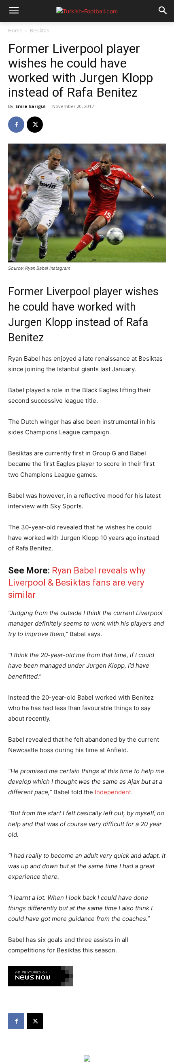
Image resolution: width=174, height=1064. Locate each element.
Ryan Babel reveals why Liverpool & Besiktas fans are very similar (76, 582)
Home (15, 30)
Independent (113, 792)
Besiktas (39, 30)
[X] (35, 124)
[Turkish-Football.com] (87, 11)
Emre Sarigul (30, 106)
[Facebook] (16, 124)
